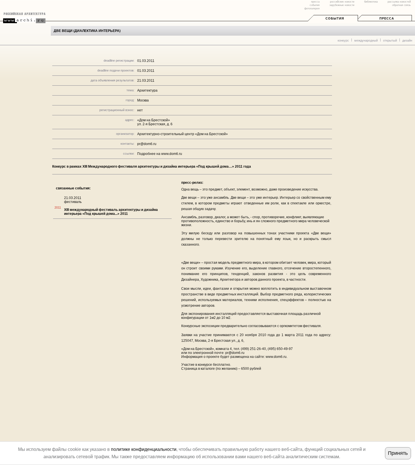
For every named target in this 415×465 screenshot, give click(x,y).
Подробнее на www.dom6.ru (159, 154)
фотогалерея (312, 8)
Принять (398, 453)
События (335, 18)
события (315, 5)
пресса (315, 1)
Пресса (386, 18)
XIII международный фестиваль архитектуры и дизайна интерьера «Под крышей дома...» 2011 (111, 212)
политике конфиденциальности (143, 449)
